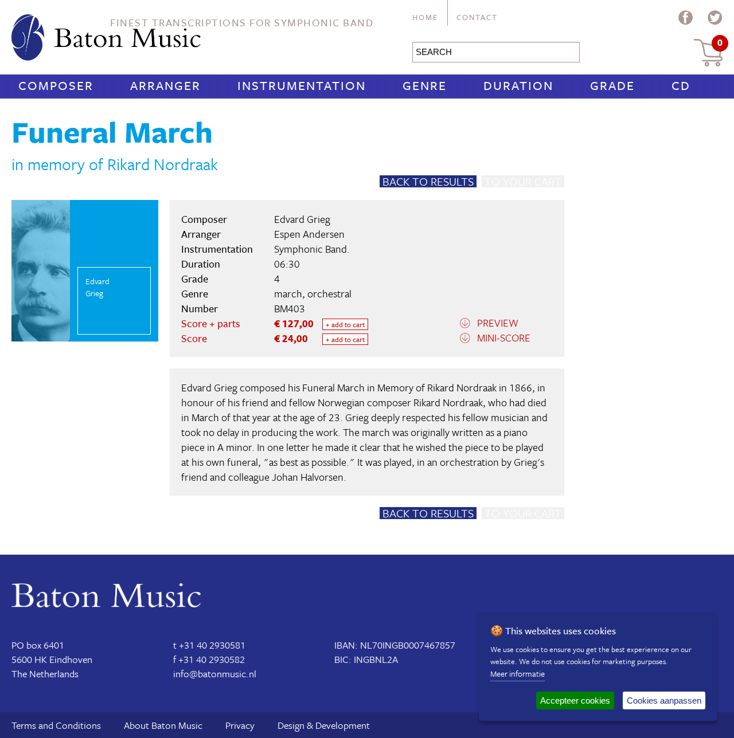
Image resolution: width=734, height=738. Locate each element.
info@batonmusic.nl (214, 673)
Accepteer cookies (575, 700)
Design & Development (324, 725)
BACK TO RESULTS (428, 181)
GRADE (612, 85)
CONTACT (477, 17)
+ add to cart (345, 324)
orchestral (329, 293)
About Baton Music (163, 725)
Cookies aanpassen (664, 700)
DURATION (518, 85)
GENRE (425, 85)
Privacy (240, 725)
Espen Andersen (309, 233)
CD (680, 85)
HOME (425, 17)
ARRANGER (165, 85)
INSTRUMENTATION (301, 85)
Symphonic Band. (312, 248)
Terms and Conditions (56, 725)
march (288, 293)
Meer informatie (517, 674)
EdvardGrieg (97, 287)
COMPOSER (55, 85)
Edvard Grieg (302, 218)
